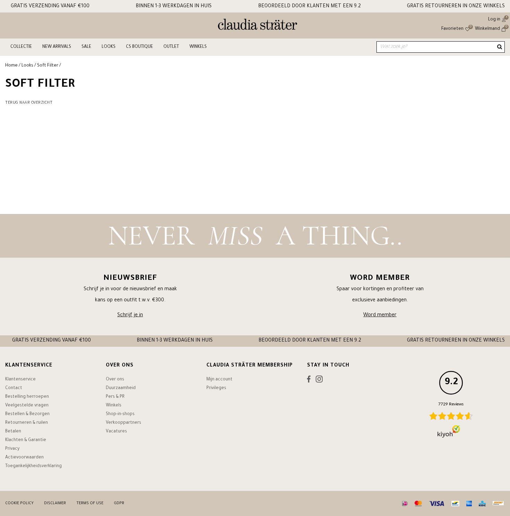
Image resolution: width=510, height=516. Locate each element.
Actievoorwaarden (24, 457)
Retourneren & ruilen (26, 423)
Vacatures (116, 431)
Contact (13, 388)
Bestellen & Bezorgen (27, 414)
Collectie (21, 47)
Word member (380, 315)
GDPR (119, 503)
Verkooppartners (123, 423)
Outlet (171, 47)
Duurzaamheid (121, 388)
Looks (109, 47)
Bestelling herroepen (27, 397)
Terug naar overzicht (28, 103)
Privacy (12, 449)
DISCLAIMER (55, 503)
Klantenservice (20, 379)
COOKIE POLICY (19, 503)
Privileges (216, 388)
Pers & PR (115, 397)
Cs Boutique (139, 47)
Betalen (13, 431)
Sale (86, 47)
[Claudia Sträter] (257, 26)
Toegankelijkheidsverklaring (33, 466)
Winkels (198, 47)
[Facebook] (309, 381)
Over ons (115, 379)
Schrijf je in (130, 315)
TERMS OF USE (89, 503)
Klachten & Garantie (25, 440)
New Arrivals (56, 47)
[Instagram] (319, 381)
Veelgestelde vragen (27, 405)
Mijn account (219, 379)
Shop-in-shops (120, 414)
